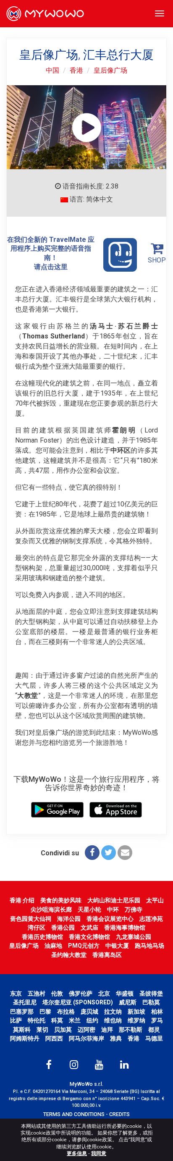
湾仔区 (36, 927)
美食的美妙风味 (60, 900)
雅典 (116, 1038)
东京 (16, 993)
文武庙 (89, 927)
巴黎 (45, 1011)
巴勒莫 (151, 1002)
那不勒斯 (130, 1029)
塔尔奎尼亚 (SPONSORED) (77, 1002)
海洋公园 (69, 918)
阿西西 (54, 1038)
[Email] (125, 852)
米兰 (75, 1020)
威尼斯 (127, 1002)
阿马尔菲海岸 (86, 1038)
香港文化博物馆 (89, 936)
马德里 (154, 1038)
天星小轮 (89, 909)
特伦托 (36, 1020)
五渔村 (36, 993)
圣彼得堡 (151, 993)
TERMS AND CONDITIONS (74, 1114)
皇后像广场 (110, 70)
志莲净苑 (151, 918)
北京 (104, 993)
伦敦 (57, 993)
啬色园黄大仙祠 (30, 918)
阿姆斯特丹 (24, 1038)
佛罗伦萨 (80, 993)
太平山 (155, 900)
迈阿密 (86, 1029)
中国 (52, 70)
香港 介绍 (22, 900)
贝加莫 (63, 1029)
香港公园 (63, 927)
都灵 (154, 1029)
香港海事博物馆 (124, 927)
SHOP (157, 260)
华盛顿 (125, 993)
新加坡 (136, 1011)
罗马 (157, 1020)
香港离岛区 (107, 954)
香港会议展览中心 (110, 918)
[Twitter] (108, 852)
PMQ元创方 (84, 945)
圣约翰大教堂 (68, 954)
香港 (76, 70)
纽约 (92, 1020)
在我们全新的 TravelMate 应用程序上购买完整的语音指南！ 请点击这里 (50, 253)
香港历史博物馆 (42, 936)
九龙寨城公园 (133, 936)
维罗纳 (136, 1020)
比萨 (16, 1020)
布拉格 (66, 1011)
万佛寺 (133, 909)
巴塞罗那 (22, 1011)
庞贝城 (89, 1011)
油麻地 (53, 945)
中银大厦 (117, 945)
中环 (113, 909)
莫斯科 (22, 1029)
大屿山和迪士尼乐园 (113, 900)
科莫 (57, 1020)
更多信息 (77, 1153)
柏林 (157, 1011)
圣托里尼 (25, 1002)
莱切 (42, 1029)
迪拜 (107, 1029)
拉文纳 (113, 1011)
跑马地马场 (149, 945)
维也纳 (113, 1020)
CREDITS (119, 1114)
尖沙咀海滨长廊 (51, 909)
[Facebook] (92, 852)
